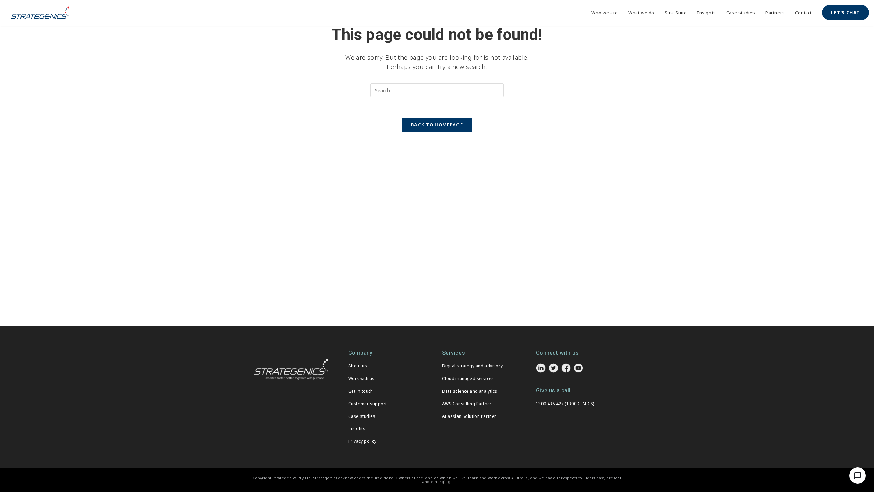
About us (357, 366)
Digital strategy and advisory (472, 366)
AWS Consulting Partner (467, 404)
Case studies (362, 416)
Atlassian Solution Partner (469, 416)
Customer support (367, 404)
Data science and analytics (469, 391)
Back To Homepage (437, 125)
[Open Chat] (857, 475)
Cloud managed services (468, 378)
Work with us (361, 378)
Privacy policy (362, 441)
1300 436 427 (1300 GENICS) (565, 404)
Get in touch (360, 391)
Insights (356, 429)
